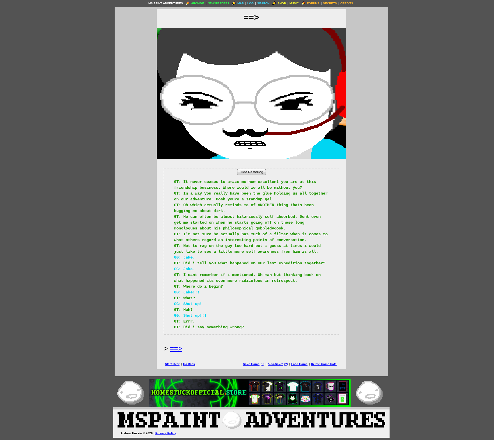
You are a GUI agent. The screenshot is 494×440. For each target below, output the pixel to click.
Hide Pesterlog (251, 172)
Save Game (251, 364)
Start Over (172, 364)
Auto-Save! (275, 364)
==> (176, 348)
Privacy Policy (165, 433)
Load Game (299, 364)
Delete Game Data (324, 364)
